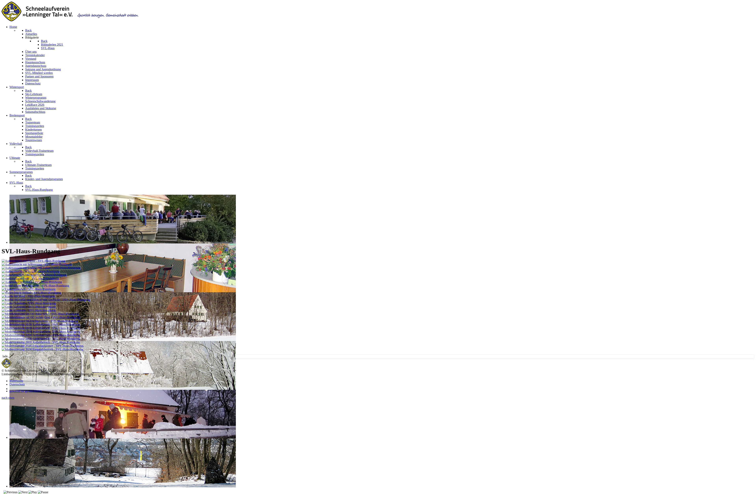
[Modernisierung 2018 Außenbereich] (41, 324)
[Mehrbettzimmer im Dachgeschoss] (40, 321)
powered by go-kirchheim (25, 391)
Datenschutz (17, 384)
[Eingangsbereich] (29, 289)
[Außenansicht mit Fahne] (34, 261)
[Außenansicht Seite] (30, 278)
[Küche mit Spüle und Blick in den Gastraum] (46, 300)
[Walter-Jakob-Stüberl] (31, 293)
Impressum (16, 380)
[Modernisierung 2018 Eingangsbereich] (42, 346)
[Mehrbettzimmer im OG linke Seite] (40, 314)
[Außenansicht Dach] (31, 271)
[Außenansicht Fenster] (32, 282)
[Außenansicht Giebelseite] (34, 275)
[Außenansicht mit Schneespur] (37, 264)
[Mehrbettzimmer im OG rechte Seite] (41, 317)
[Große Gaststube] (29, 303)
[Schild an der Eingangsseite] (35, 286)
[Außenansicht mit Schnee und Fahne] (41, 268)
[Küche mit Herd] (28, 296)
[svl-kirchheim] (6, 367)
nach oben (8, 397)
